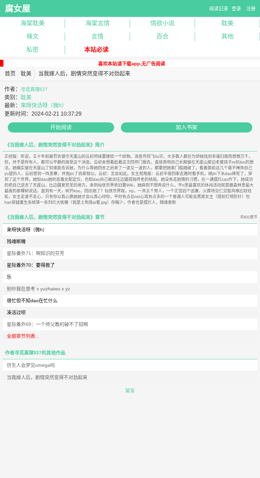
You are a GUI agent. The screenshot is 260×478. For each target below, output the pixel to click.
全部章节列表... (23, 336)
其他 (227, 36)
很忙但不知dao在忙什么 (32, 300)
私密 (32, 49)
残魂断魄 (16, 241)
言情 (97, 36)
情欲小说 (162, 23)
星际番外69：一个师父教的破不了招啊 (47, 324)
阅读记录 (218, 8)
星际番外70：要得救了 (31, 265)
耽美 (227, 23)
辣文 (32, 36)
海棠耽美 (32, 23)
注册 (251, 8)
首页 (10, 73)
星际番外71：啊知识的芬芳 (35, 253)
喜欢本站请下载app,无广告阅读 (131, 63)
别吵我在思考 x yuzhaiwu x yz (38, 288)
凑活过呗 (16, 312)
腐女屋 (17, 8)
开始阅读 (61, 127)
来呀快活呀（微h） (44, 105)
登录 (236, 8)
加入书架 (186, 127)
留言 (130, 390)
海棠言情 (97, 23)
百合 (162, 36)
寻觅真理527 (34, 89)
